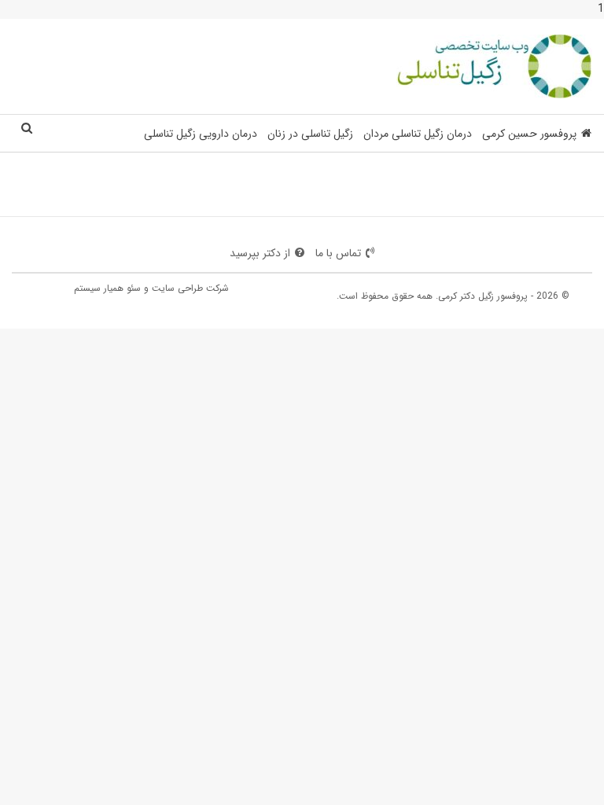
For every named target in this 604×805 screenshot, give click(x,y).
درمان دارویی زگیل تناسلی (200, 133)
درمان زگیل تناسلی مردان (417, 133)
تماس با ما (338, 253)
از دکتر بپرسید (260, 253)
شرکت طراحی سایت (190, 288)
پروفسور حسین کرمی (529, 133)
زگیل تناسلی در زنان (310, 133)
